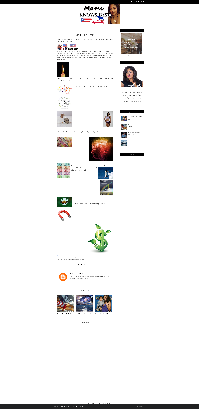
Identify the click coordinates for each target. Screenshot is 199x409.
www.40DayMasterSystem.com (76, 259)
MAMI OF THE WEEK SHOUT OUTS (134, 133)
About (62, 1)
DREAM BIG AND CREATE (84, 313)
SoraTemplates (65, 406)
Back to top (140, 406)
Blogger (109, 403)
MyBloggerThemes (77, 406)
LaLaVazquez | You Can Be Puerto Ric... (103, 314)
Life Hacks (69, 1)
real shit (85, 32)
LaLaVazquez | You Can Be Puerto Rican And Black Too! (135, 118)
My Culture (78, 1)
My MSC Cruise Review (134, 141)
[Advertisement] (85, 392)
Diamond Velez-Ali (77, 274)
